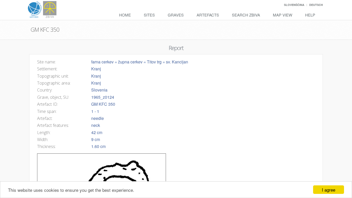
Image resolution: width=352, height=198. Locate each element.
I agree (328, 189)
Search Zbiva (246, 15)
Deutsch (316, 5)
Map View (282, 15)
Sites (149, 15)
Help (310, 15)
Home (125, 15)
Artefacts (208, 15)
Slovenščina (294, 5)
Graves (176, 15)
